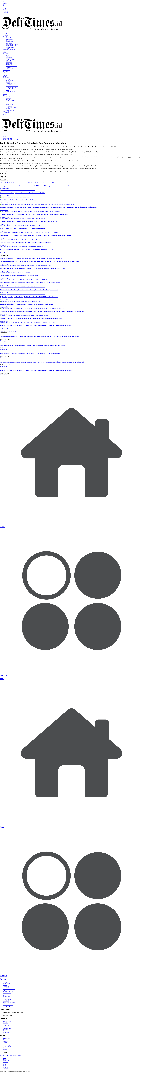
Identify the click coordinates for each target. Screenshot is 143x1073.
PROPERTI (9, 64)
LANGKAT (9, 43)
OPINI (4, 72)
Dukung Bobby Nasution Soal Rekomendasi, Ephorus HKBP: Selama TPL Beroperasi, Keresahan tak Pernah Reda (35, 186)
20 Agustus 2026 (4, 292)
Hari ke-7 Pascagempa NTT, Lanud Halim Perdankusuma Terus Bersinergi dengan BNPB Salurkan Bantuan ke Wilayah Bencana (40, 261)
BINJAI (8, 40)
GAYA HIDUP (6, 70)
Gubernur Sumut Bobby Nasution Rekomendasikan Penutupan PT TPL (22, 193)
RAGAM (5, 54)
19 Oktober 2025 (4, 210)
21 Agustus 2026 (4, 264)
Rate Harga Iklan (7, 1021)
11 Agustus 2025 (4, 238)
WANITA (8, 67)
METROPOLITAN (7, 71)
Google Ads (6, 1025)
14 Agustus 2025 (4, 224)
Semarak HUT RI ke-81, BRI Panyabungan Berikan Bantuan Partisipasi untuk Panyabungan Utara (31, 318)
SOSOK (8, 55)
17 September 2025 (4, 217)
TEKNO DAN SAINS (11, 66)
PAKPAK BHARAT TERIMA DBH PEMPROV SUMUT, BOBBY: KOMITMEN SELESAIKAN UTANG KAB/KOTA (36, 235)
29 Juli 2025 (3, 252)
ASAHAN (8, 37)
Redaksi (5, 3)
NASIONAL (6, 33)
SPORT (5, 52)
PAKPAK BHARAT (11, 45)
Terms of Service (7, 1039)
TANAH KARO (10, 47)
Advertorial (5, 1024)
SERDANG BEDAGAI (12, 44)
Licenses (5, 1042)
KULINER (8, 56)
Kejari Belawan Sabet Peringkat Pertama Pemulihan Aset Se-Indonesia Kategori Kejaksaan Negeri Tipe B (32, 268)
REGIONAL (6, 36)
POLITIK (5, 35)
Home (4, 1)
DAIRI (7, 48)
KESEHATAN (9, 63)
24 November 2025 (4, 195)
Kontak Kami (6, 4)
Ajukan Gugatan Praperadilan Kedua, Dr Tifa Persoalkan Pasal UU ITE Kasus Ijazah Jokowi (29, 297)
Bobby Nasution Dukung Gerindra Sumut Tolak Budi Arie (18, 200)
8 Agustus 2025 (3, 245)
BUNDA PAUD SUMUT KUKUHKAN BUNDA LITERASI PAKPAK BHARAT (24, 228)
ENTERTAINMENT (11, 59)
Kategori (3, 675)
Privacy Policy (6, 1038)
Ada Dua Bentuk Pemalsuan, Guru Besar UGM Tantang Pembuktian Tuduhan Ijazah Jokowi (29, 290)
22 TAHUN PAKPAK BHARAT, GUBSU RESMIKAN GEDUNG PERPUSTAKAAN (26, 250)
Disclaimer (5, 5)
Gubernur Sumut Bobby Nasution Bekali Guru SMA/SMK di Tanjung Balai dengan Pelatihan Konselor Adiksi (34, 214)
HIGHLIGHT (6, 139)
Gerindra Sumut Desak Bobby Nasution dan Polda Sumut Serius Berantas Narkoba (26, 242)
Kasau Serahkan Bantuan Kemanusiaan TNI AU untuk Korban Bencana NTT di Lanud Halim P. (30, 282)
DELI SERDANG (10, 41)
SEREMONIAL (10, 68)
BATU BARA (9, 39)
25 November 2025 (4, 188)
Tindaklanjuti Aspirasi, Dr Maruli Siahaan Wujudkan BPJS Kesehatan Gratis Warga (26, 304)
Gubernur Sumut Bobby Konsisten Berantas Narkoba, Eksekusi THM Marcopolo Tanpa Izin (28, 221)
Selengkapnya (3, 340)
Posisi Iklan (5, 1023)
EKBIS (4, 51)
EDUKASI (8, 60)
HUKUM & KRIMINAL (9, 49)
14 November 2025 (4, 203)
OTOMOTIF (9, 62)
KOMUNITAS (9, 58)
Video (2, 679)
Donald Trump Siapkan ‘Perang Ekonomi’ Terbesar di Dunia (19, 275)
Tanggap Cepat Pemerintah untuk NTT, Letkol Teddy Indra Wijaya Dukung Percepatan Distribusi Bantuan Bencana (36, 325)
